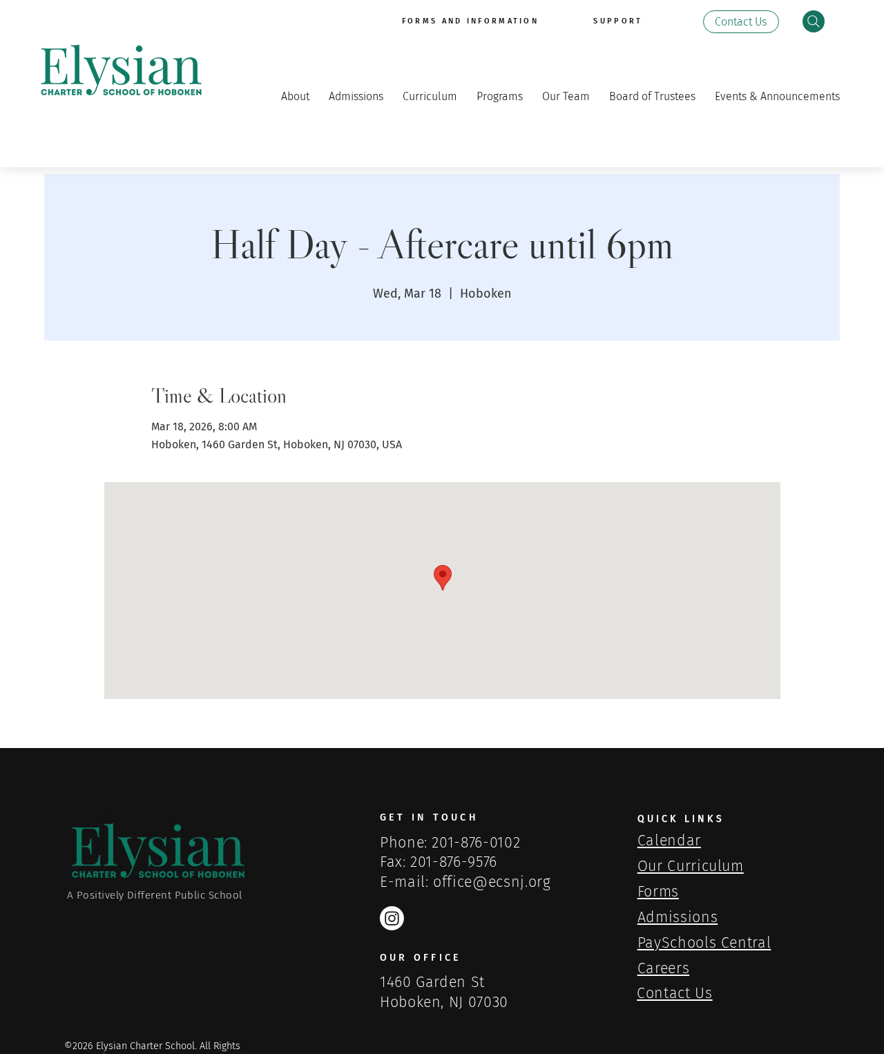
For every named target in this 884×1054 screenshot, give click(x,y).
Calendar (669, 841)
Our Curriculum (690, 866)
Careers (663, 968)
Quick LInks (680, 819)
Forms (658, 892)
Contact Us (674, 993)
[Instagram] (392, 918)
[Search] (814, 21)
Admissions (677, 917)
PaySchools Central (704, 943)
